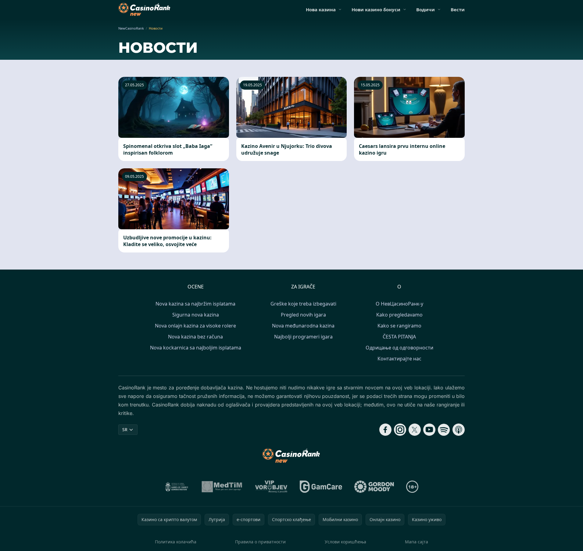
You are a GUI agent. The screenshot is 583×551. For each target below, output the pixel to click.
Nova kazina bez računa (195, 336)
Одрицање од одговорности (399, 347)
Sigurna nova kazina (195, 314)
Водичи (425, 9)
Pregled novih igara (303, 314)
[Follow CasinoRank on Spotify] (444, 430)
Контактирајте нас (399, 358)
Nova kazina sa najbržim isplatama (195, 303)
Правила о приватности (260, 542)
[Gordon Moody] (374, 487)
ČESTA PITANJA (399, 336)
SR (124, 429)
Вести (458, 9)
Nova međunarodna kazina (303, 325)
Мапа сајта (416, 542)
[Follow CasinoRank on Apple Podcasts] (458, 430)
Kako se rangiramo (399, 325)
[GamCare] (321, 487)
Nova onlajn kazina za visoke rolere (195, 325)
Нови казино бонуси (376, 9)
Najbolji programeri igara (303, 336)
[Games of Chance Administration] (177, 487)
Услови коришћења (345, 542)
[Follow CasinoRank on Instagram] (400, 430)
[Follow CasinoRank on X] (415, 430)
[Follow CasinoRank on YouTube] (429, 430)
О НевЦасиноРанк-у (399, 303)
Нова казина (321, 9)
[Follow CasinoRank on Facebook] (385, 430)
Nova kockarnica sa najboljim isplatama (195, 347)
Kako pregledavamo (399, 314)
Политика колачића (175, 542)
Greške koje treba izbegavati (303, 303)
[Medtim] (222, 487)
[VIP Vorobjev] (271, 487)
